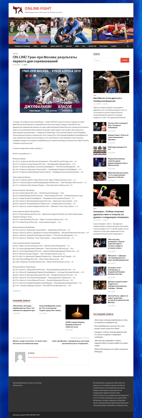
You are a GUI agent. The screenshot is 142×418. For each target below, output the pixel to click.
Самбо (113, 46)
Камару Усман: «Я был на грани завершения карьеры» (118, 137)
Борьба (44, 46)
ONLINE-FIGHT (38, 8)
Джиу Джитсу (56, 46)
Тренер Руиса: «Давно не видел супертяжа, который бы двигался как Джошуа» (118, 299)
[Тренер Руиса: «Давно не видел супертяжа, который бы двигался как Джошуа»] (99, 303)
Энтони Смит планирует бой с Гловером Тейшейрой (118, 125)
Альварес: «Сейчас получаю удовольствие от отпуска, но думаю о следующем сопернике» (111, 214)
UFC (83, 46)
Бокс (36, 46)
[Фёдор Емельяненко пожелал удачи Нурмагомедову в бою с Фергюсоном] (99, 166)
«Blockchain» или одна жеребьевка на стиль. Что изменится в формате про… (24, 308)
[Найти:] (111, 60)
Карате (69, 46)
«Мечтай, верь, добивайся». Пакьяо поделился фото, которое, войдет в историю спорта (116, 243)
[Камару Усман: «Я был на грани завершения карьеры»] (99, 142)
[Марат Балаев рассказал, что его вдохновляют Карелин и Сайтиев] (99, 180)
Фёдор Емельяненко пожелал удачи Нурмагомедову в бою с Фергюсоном (118, 162)
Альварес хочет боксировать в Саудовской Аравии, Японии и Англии (116, 271)
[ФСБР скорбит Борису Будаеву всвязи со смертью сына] (77, 320)
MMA (77, 46)
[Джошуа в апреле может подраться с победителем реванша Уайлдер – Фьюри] (99, 289)
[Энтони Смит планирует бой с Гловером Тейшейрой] (99, 130)
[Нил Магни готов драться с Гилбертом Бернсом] (111, 93)
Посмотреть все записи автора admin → (44, 357)
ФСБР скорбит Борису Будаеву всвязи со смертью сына (75, 324)
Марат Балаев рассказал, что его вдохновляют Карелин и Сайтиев (118, 175)
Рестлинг (103, 46)
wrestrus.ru (17, 291)
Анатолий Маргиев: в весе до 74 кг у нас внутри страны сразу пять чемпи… (50, 308)
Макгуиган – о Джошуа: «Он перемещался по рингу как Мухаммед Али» (118, 258)
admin (25, 65)
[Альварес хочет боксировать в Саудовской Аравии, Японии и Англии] (99, 275)
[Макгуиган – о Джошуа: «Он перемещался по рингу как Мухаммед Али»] (99, 263)
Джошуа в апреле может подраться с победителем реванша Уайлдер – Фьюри (118, 285)
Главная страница (22, 46)
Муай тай (92, 46)
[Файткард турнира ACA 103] (99, 154)
